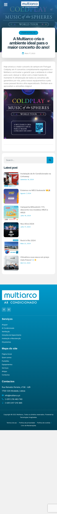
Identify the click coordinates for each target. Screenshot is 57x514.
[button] (5, 4)
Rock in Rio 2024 (28, 240)
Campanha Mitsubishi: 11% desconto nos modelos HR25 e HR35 (34, 210)
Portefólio (28, 33)
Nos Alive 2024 (27, 224)
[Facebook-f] (4, 310)
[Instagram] (9, 310)
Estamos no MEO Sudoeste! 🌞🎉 (35, 190)
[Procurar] (50, 160)
